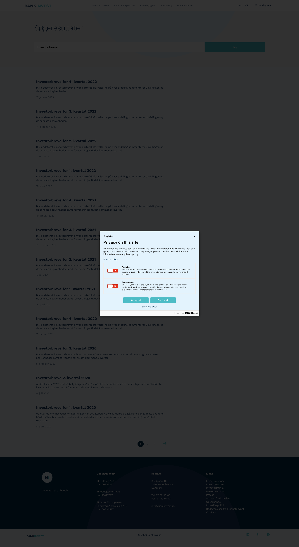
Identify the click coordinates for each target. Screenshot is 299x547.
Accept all (136, 300)
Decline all (163, 300)
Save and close (149, 306)
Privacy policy (110, 259)
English (108, 236)
